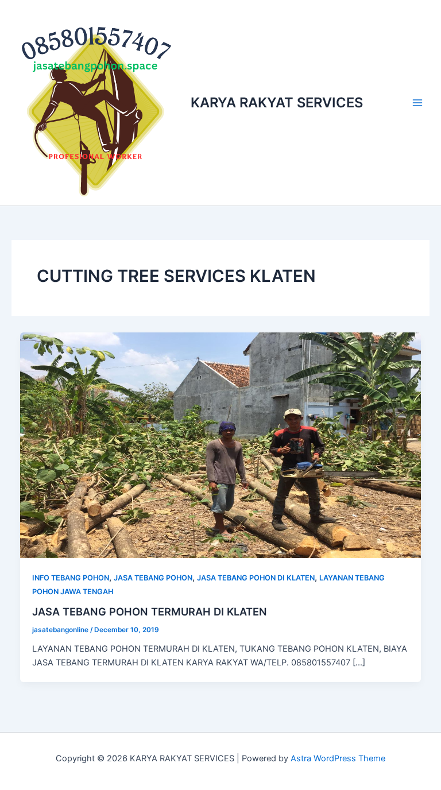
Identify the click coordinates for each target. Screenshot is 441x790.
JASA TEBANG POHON (153, 578)
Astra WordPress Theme (338, 758)
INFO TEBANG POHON (70, 578)
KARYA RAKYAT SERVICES (277, 102)
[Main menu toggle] (417, 103)
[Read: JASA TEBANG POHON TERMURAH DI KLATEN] (220, 445)
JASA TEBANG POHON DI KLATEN (256, 578)
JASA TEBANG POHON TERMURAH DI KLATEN (149, 611)
